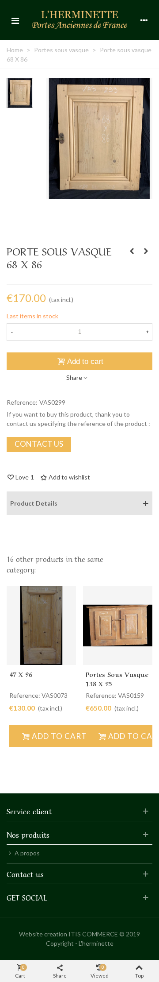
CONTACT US (39, 443)
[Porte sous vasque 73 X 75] (131, 251)
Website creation (43, 934)
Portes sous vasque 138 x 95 (117, 678)
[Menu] (15, 20)
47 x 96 (20, 673)
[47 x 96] (41, 625)
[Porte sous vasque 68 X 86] (99, 194)
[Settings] (144, 20)
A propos (27, 853)
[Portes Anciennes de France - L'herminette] (79, 20)
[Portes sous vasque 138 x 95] (117, 625)
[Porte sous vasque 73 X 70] (145, 251)
